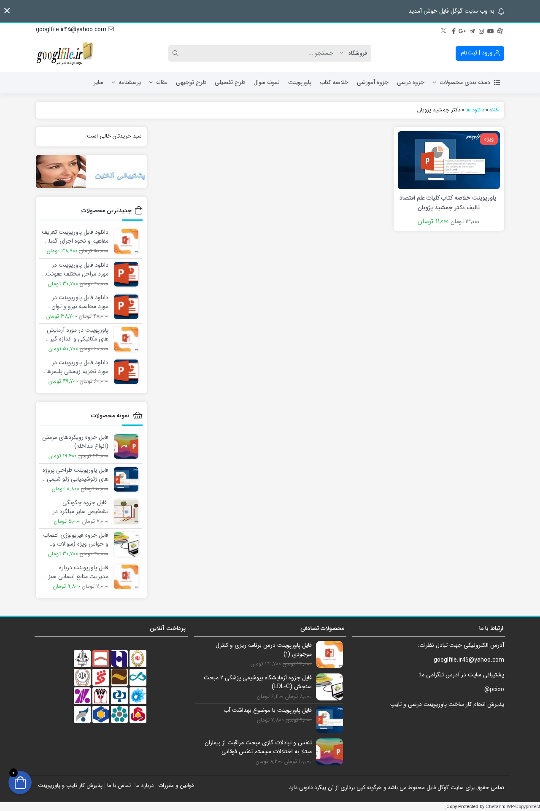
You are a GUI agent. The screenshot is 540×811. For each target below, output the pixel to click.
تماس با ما (119, 785)
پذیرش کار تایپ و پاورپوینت (70, 785)
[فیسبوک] (453, 30)
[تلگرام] (472, 30)
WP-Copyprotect (523, 807)
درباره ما (144, 785)
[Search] (176, 53)
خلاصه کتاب (334, 82)
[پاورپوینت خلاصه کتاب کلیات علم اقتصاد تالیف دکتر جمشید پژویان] (449, 159)
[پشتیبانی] (91, 171)
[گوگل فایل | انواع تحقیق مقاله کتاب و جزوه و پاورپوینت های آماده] (65, 53)
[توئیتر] (444, 30)
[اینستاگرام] (481, 30)
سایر (98, 82)
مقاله (161, 82)
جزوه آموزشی (373, 82)
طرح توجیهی (191, 82)
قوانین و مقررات (176, 785)
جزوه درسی (410, 82)
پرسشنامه (130, 82)
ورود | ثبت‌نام (477, 52)
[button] (7, 10)
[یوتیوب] (490, 30)
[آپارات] (500, 30)
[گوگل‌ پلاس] (462, 30)
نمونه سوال (267, 82)
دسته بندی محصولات (465, 82)
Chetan (494, 807)
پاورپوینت (299, 82)
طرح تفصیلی (230, 82)
